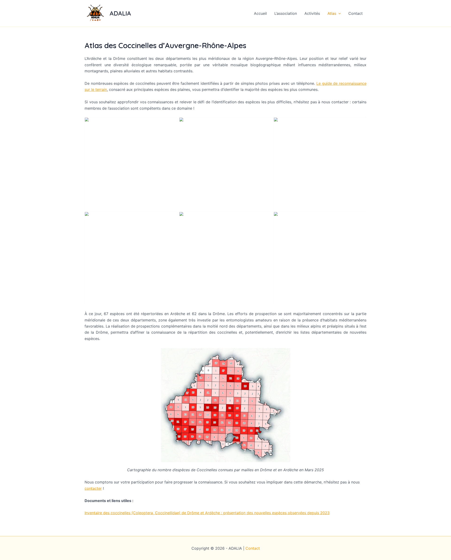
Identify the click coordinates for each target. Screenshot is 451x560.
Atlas (331, 13)
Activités (312, 13)
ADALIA (120, 13)
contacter (93, 488)
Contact (355, 13)
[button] (338, 13)
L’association (285, 13)
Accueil (260, 13)
